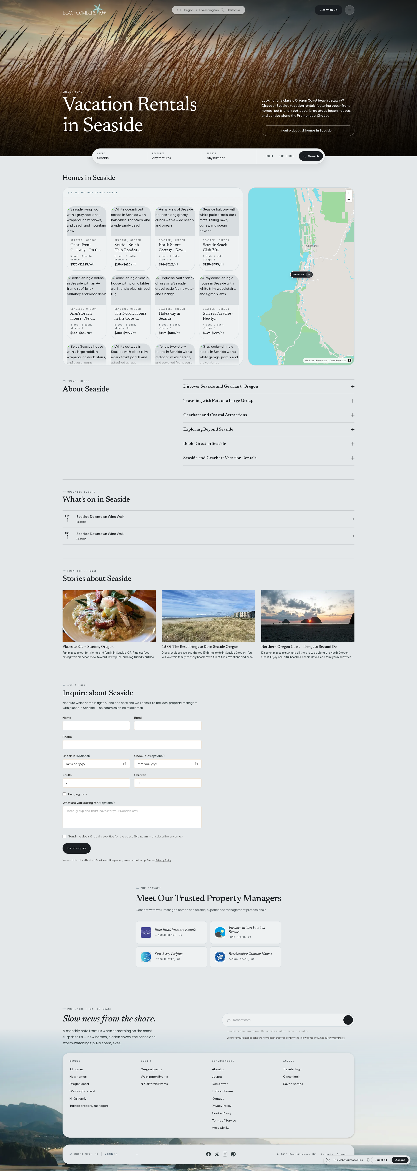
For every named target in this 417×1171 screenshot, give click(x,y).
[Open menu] (349, 10)
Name (67, 718)
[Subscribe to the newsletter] (348, 1020)
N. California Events (154, 1084)
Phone (67, 737)
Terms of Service (224, 1120)
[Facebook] (208, 1154)
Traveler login (292, 1069)
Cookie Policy (221, 1113)
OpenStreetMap (338, 360)
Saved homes (293, 1084)
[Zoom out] (349, 199)
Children (140, 775)
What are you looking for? (89, 803)
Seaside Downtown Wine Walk (100, 517)
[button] (301, 274)
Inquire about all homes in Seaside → (308, 130)
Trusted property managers (89, 1106)
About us (218, 1069)
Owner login (291, 1077)
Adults (67, 775)
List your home (222, 1091)
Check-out (149, 756)
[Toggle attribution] (349, 360)
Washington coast (82, 1091)
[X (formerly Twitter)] (216, 1154)
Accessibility (220, 1128)
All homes (76, 1069)
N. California (78, 1098)
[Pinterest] (233, 1154)
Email (138, 718)
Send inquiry (77, 848)
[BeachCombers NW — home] (84, 10)
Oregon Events (151, 1069)
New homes (78, 1077)
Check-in (76, 756)
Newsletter (220, 1084)
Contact (217, 1098)
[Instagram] (225, 1154)
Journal (217, 1077)
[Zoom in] (349, 193)
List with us (328, 10)
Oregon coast (79, 1084)
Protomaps (321, 360)
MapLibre (309, 360)
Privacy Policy (163, 860)
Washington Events (154, 1077)
